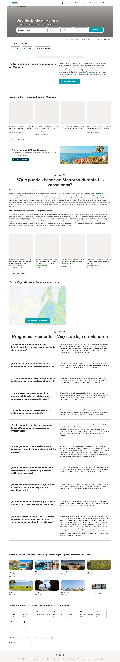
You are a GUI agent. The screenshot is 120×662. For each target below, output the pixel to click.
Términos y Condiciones (61, 659)
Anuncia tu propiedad (81, 3)
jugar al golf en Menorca (87, 72)
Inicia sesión (93, 3)
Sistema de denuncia (97, 659)
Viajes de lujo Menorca (103, 39)
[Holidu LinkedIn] (60, 655)
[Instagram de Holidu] (56, 655)
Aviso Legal (49, 659)
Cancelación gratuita (43, 48)
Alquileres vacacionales (72, 39)
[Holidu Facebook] (63, 655)
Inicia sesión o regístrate (20, 159)
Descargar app (68, 3)
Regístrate (103, 3)
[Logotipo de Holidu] (16, 2)
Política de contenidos (83, 659)
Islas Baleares (91, 39)
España (83, 39)
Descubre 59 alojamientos (37, 321)
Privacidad (72, 659)
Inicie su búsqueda (68, 82)
